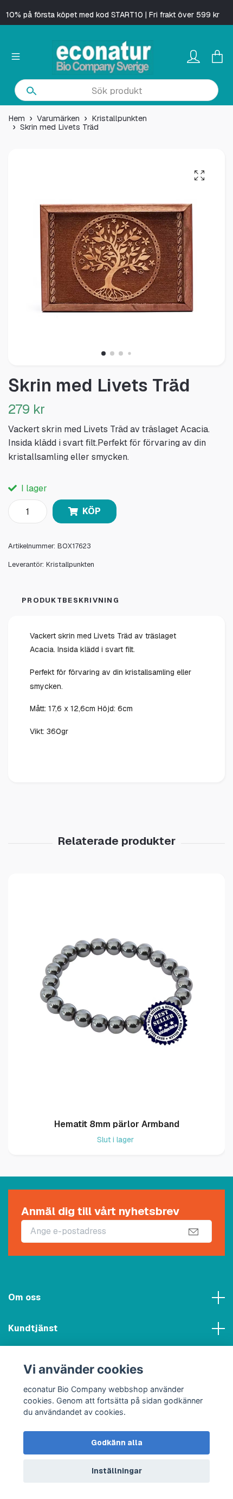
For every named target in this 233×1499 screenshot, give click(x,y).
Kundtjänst (32, 1328)
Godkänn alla (117, 1442)
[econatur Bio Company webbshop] (103, 57)
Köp (91, 511)
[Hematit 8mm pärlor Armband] (116, 992)
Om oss (24, 1297)
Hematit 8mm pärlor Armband (116, 1124)
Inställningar (117, 1471)
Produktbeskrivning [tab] (70, 600)
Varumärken (58, 118)
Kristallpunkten (119, 118)
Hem (16, 118)
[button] (103, 353)
